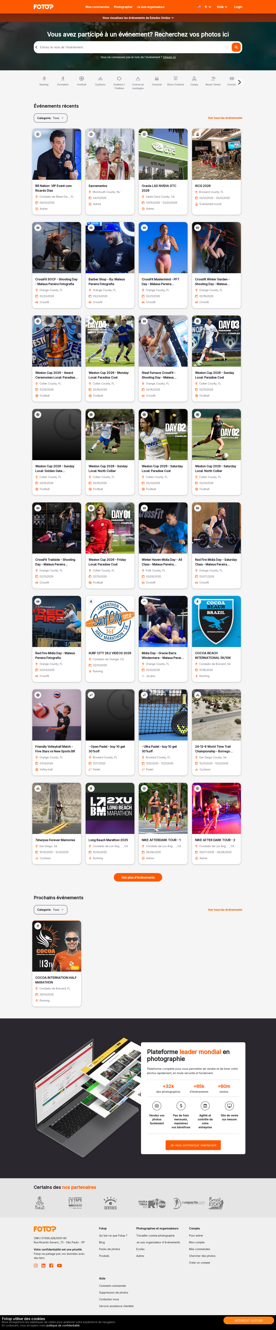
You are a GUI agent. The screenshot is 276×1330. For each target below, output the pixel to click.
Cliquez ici (169, 57)
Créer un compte (199, 1262)
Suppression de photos (113, 1292)
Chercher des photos (202, 1255)
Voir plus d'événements (138, 877)
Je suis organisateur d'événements (158, 1242)
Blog (102, 1242)
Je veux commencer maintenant (193, 1145)
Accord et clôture (249, 1320)
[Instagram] (36, 1266)
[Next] (239, 82)
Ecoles (140, 1249)
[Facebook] (51, 1266)
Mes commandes (97, 7)
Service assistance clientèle (116, 1306)
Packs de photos (109, 1249)
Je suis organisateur (151, 7)
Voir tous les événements (225, 118)
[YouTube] (59, 1266)
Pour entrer (196, 1235)
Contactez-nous (109, 1299)
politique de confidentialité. (63, 1325)
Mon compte (197, 1242)
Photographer (123, 7)
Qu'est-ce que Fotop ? (113, 1235)
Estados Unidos (160, 17)
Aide (220, 7)
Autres (140, 1255)
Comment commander (112, 1285)
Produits (104, 1255)
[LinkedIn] (43, 1266)
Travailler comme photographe (155, 1235)
